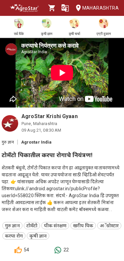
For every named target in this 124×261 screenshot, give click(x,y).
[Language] (65, 8)
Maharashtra (100, 8)
